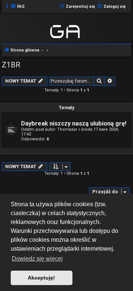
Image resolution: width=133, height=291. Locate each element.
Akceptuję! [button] (41, 278)
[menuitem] (17, 6)
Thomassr (67, 129)
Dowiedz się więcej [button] (37, 258)
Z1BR (11, 64)
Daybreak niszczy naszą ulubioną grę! (73, 123)
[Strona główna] (65, 30)
